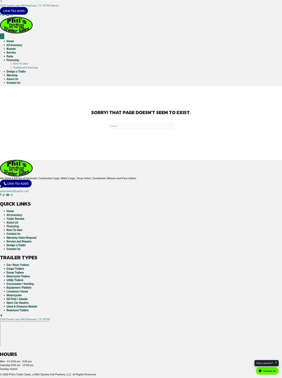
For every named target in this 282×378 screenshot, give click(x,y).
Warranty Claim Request (21, 237)
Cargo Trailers (15, 268)
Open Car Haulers (18, 302)
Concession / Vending (20, 283)
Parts (10, 56)
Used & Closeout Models (22, 306)
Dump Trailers (15, 272)
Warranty (12, 75)
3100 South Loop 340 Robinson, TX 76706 (25, 319)
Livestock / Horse (17, 291)
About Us (12, 78)
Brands (11, 48)
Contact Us (13, 82)
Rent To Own (20, 63)
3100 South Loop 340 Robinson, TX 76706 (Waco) (29, 5)
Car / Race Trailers (18, 264)
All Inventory (14, 45)
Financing (13, 60)
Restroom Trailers (18, 310)
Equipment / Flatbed (19, 287)
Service (11, 52)
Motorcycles (14, 295)
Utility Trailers (15, 280)
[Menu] (2, 36)
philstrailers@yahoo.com (14, 191)
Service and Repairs (19, 241)
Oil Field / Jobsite (17, 298)
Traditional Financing (25, 67)
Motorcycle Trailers (18, 276)
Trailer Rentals (15, 218)
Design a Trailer (16, 71)
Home (10, 41)
